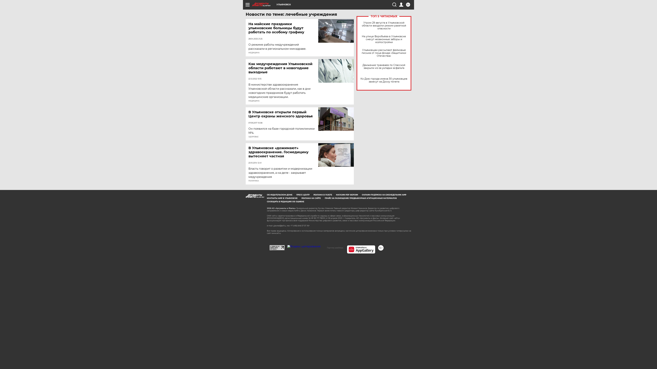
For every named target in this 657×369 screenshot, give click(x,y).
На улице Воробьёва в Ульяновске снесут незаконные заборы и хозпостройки (384, 39)
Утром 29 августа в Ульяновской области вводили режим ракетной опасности (384, 25)
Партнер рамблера (335, 248)
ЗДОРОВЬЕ (253, 137)
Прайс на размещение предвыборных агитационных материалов (361, 198)
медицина (254, 53)
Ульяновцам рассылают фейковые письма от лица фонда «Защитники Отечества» (384, 53)
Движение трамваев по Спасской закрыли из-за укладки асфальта (384, 67)
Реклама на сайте (311, 198)
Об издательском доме (279, 195)
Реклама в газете (322, 195)
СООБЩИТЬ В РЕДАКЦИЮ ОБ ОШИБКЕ (285, 202)
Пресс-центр (303, 195)
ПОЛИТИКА (253, 181)
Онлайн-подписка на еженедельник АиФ (384, 195)
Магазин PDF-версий (347, 195)
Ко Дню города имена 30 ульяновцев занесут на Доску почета (383, 80)
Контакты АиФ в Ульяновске (282, 198)
